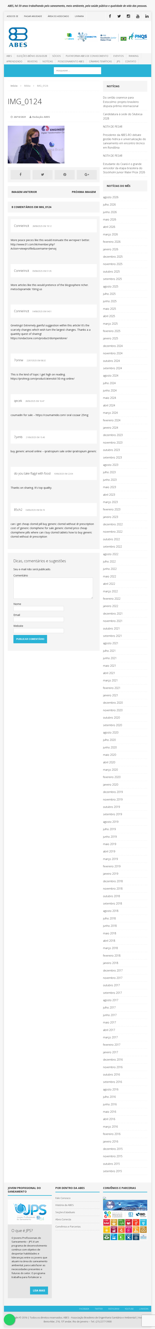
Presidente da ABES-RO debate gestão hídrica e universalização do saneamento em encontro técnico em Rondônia (124, 141)
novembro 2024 (112, 353)
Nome (17, 604)
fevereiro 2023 (111, 509)
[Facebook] (110, 16)
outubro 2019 (111, 807)
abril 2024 (109, 405)
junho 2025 (110, 301)
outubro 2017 (111, 985)
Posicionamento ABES (71, 61)
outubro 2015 (111, 1164)
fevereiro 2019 (111, 866)
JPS (118, 61)
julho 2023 (109, 472)
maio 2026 (109, 219)
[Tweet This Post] (43, 175)
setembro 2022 (112, 546)
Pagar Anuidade (33, 16)
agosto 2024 (110, 375)
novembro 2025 (112, 264)
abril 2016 (109, 1119)
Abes (9, 56)
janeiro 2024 (110, 427)
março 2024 (110, 412)
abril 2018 (109, 940)
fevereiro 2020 (111, 777)
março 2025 (110, 323)
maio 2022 (109, 576)
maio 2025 (109, 308)
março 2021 (110, 680)
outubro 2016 (111, 1074)
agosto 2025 (110, 286)
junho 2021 (110, 658)
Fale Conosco (63, 1198)
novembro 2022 (112, 531)
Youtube (129, 1308)
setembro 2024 (112, 368)
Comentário (20, 575)
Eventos (118, 56)
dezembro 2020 (113, 702)
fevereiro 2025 (111, 331)
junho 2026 (110, 212)
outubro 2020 (111, 717)
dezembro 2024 (113, 346)
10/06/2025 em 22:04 (63, 473)
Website (18, 626)
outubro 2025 (111, 271)
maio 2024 (109, 398)
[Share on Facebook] (21, 175)
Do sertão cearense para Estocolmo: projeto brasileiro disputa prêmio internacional (121, 102)
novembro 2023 (112, 442)
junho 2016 (110, 1104)
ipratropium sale (54, 451)
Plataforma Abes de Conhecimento (87, 56)
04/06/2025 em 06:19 (35, 510)
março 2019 (110, 859)
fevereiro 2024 (111, 420)
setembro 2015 (112, 1171)
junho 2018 (110, 926)
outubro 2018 (111, 896)
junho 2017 (110, 1015)
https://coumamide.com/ (51, 415)
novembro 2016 (112, 1067)
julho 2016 (109, 1097)
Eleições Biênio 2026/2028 (32, 56)
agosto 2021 (110, 643)
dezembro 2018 (113, 881)
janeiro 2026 (110, 249)
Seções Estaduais (65, 1212)
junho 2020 (110, 747)
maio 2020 (109, 755)
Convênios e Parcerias (68, 1226)
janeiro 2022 (110, 606)
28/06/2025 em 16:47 (34, 401)
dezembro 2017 (113, 970)
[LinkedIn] (147, 16)
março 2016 (110, 1126)
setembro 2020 (112, 725)
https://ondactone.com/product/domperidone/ (39, 338)
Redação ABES (41, 117)
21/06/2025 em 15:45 (35, 437)
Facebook (84, 1308)
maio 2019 (109, 844)
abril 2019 (109, 851)
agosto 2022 (110, 554)
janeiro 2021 (110, 695)
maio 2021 (109, 665)
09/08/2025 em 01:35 (42, 271)
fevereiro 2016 (111, 1134)
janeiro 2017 (110, 1052)
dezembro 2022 (113, 524)
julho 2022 (109, 561)
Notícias (48, 61)
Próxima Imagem (84, 192)
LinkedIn (143, 1308)
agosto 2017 (110, 1000)
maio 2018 (109, 933)
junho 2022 (110, 569)
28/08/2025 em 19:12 (42, 226)
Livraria (79, 16)
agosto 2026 (110, 197)
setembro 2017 (112, 993)
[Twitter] (119, 16)
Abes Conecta (63, 1219)
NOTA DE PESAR (112, 126)
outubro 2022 (111, 539)
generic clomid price (67, 528)
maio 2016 (109, 1111)
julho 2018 (109, 918)
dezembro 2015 (113, 1149)
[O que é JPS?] (30, 1222)
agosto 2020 (110, 732)
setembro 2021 (112, 636)
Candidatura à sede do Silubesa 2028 (122, 116)
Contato (130, 61)
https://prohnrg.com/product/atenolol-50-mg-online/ (42, 378)
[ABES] (27, 37)
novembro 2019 (112, 799)
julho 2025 (109, 294)
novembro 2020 (112, 710)
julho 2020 (109, 740)
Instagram (113, 1308)
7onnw (18, 360)
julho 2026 (109, 204)
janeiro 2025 (110, 338)
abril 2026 (109, 227)
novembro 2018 (112, 888)
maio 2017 (109, 1022)
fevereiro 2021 (111, 688)
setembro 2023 (112, 457)
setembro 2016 (112, 1082)
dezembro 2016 (113, 1059)
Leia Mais (39, 1290)
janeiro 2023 (110, 517)
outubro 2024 (111, 361)
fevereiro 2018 (111, 955)
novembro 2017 (112, 978)
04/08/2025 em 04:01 (42, 311)
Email (16, 615)
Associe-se (12, 16)
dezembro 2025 (113, 256)
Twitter (98, 1308)
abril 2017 (109, 1030)
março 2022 (110, 591)
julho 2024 (109, 383)
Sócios (56, 56)
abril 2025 (109, 316)
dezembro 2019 (113, 792)
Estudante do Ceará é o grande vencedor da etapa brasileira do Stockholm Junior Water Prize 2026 (124, 168)
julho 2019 (109, 829)
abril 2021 (109, 673)
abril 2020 (109, 762)
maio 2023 (109, 487)
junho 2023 (110, 480)
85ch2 (18, 510)
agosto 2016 (110, 1089)
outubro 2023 (111, 450)
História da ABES (64, 1205)
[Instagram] (128, 16)
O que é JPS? (22, 1230)
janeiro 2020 (110, 784)
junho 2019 (110, 836)
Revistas (32, 61)
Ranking (134, 56)
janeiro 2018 (110, 963)
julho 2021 (109, 651)
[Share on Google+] (87, 175)
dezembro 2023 (113, 435)
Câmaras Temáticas (100, 61)
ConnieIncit (21, 226)
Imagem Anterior (24, 192)
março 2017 (110, 1037)
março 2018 (110, 948)
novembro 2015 (112, 1156)
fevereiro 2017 (111, 1044)
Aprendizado (14, 61)
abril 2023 (109, 494)
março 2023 (110, 502)
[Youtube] (138, 16)
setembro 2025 (112, 279)
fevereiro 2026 (111, 241)
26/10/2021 (20, 117)
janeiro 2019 (110, 873)
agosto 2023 (110, 465)
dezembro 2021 (113, 613)
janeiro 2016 (110, 1141)
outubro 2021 (111, 628)
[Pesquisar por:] (77, 70)
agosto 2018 (110, 911)
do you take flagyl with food (32, 473)
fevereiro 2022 (111, 598)
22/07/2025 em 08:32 (36, 360)
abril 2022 (109, 584)
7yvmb (18, 437)
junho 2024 (110, 390)
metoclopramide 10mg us (26, 289)
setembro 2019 (112, 814)
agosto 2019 (110, 822)
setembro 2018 (112, 903)
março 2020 (110, 769)
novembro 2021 (112, 621)
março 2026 (110, 234)
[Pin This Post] (65, 175)
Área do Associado (58, 16)
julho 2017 (109, 1007)
